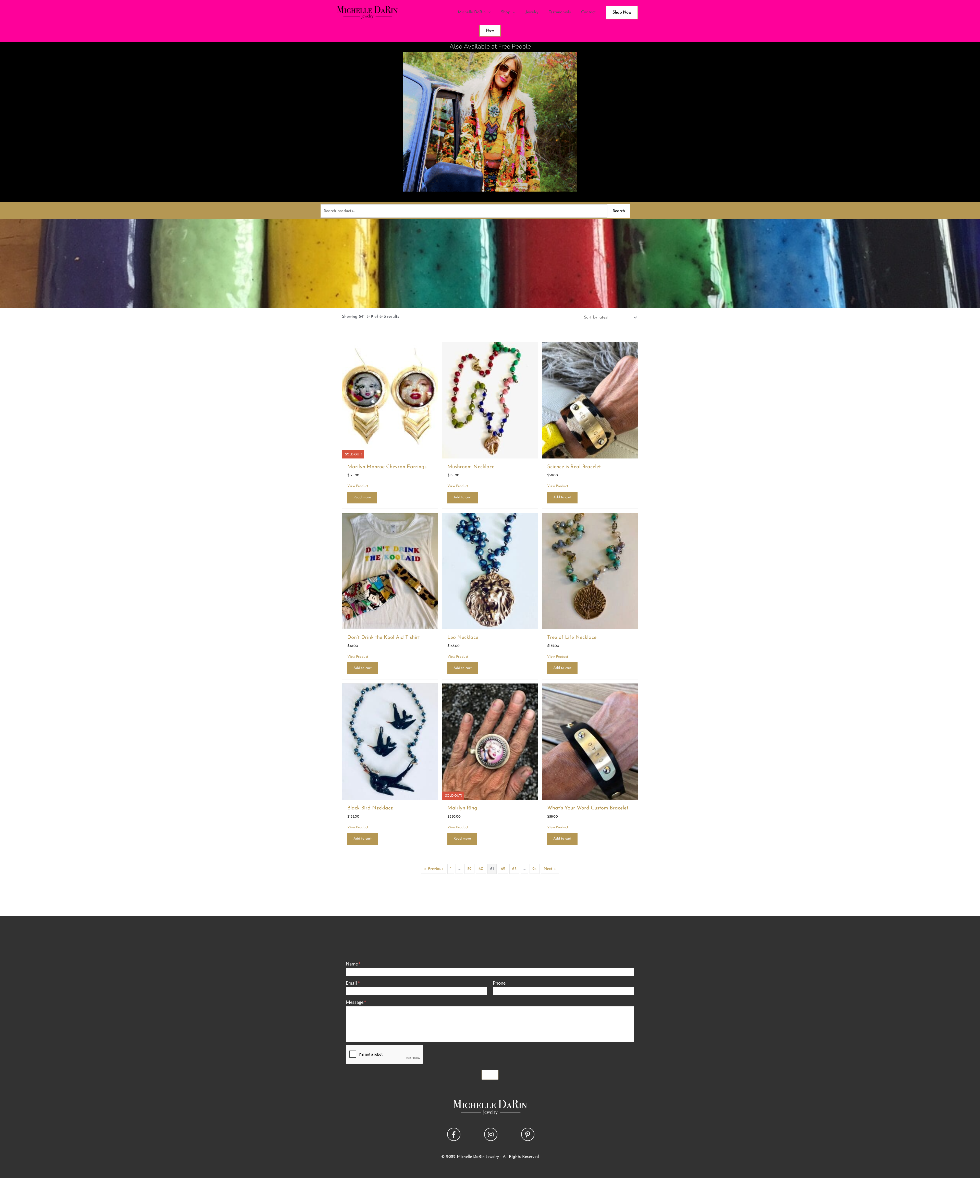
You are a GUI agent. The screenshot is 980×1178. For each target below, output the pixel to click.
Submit (490, 1075)
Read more (362, 497)
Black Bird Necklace (370, 808)
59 (469, 869)
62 (503, 869)
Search (619, 211)
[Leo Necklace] (490, 571)
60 (481, 869)
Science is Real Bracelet (574, 466)
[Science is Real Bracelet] (590, 400)
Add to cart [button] (463, 497)
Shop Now (621, 12)
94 (534, 869)
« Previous (433, 869)
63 (514, 869)
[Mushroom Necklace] (490, 400)
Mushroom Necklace (470, 466)
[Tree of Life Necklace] (590, 571)
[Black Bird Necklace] (390, 741)
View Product (357, 486)
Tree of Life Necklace (571, 637)
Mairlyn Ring (462, 808)
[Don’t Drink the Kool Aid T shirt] (390, 571)
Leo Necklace (462, 637)
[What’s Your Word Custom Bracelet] (590, 741)
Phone (499, 983)
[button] (453, 1134)
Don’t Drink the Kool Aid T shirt (383, 637)
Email (353, 983)
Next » (550, 869)
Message (356, 1002)
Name (353, 964)
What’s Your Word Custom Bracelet (587, 808)
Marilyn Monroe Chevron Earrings (386, 466)
